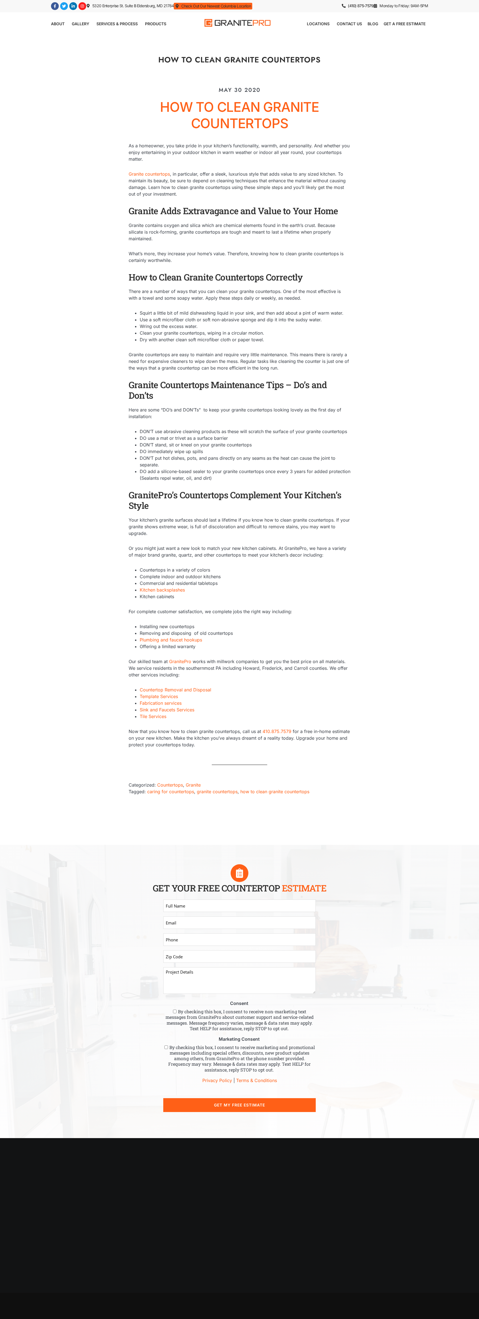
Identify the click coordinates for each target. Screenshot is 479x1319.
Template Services (159, 696)
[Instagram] (82, 6)
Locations (318, 23)
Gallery (80, 23)
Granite (193, 785)
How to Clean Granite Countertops (239, 115)
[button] (400, 6)
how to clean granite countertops (274, 791)
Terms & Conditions (256, 1080)
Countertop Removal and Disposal (175, 690)
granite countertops (217, 791)
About (58, 23)
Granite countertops (149, 174)
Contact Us (349, 23)
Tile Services (153, 716)
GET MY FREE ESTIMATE (239, 1105)
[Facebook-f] (55, 6)
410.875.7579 (277, 731)
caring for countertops (170, 791)
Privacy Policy (217, 1080)
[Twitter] (64, 6)
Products (155, 23)
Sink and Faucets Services (167, 709)
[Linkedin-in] (73, 6)
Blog (373, 23)
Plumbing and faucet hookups (171, 640)
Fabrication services (161, 703)
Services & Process (117, 23)
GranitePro (180, 661)
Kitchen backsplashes (162, 590)
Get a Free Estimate (405, 23)
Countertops (170, 785)
